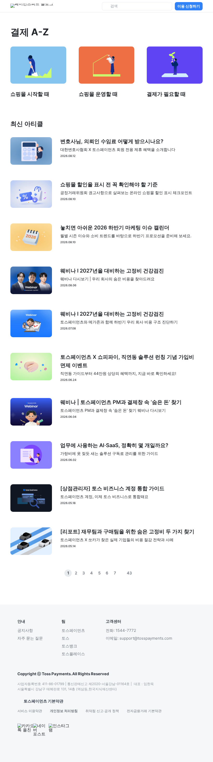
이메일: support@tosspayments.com (139, 638)
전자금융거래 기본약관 (144, 711)
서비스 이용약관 (29, 711)
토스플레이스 (73, 653)
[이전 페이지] (137, 573)
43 (129, 573)
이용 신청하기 (188, 6)
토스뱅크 (69, 646)
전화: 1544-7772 (121, 630)
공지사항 (25, 630)
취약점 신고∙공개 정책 (102, 711)
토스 (65, 638)
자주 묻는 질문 (30, 638)
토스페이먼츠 (73, 630)
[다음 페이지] (145, 573)
